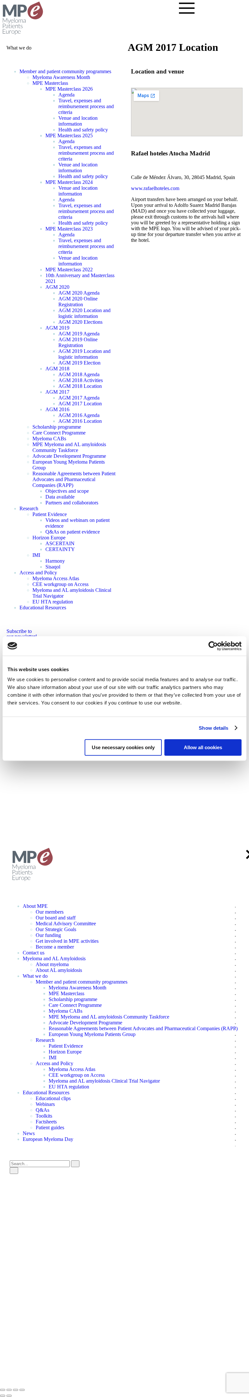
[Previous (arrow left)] (2, 1396)
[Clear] (75, 1163)
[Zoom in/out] (22, 1390)
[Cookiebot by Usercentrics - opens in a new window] (213, 646)
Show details (213, 728)
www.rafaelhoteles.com (155, 188)
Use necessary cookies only (123, 747)
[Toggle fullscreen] (15, 1390)
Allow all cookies (203, 747)
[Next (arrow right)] (9, 1396)
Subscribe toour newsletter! (21, 633)
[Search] (14, 1170)
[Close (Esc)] (2, 1390)
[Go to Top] (2, 833)
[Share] (9, 1390)
